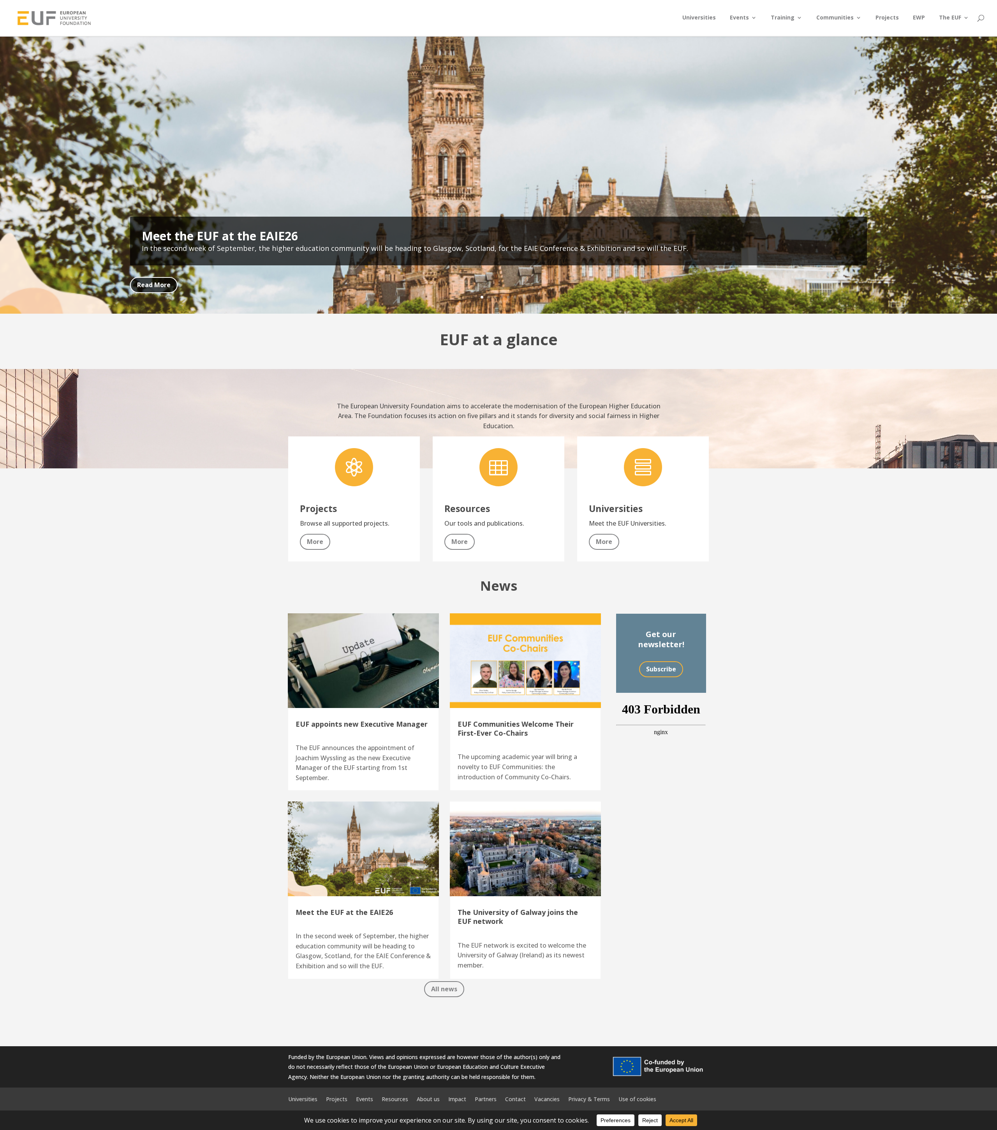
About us (428, 1098)
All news (444, 989)
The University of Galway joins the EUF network (518, 917)
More (315, 541)
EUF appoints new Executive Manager (362, 724)
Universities (699, 18)
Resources (395, 1098)
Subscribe (661, 669)
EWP (919, 18)
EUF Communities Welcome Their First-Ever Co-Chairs (516, 728)
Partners (486, 1098)
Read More (154, 285)
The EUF (950, 18)
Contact (515, 1098)
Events (739, 18)
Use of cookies (637, 1098)
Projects (887, 18)
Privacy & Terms (589, 1098)
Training (782, 18)
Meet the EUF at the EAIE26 (220, 236)
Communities (835, 18)
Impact (457, 1098)
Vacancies (547, 1098)
